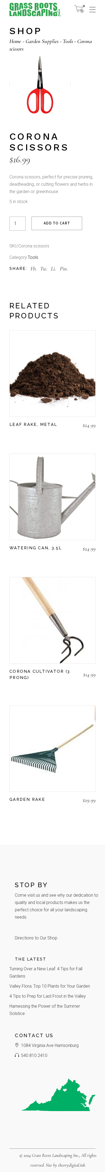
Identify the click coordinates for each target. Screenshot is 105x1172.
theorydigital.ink (71, 1165)
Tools (33, 257)
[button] (12, 435)
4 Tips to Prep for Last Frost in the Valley (47, 996)
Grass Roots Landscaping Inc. (55, 1155)
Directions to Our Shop (36, 938)
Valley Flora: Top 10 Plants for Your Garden (49, 986)
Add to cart (57, 223)
